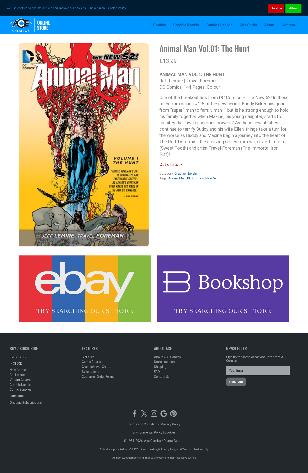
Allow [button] (293, 8)
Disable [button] (276, 8)
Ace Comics (39, 25)
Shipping (160, 367)
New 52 (210, 178)
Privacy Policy (170, 424)
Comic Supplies (21, 389)
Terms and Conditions (143, 424)
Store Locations (165, 362)
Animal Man (177, 178)
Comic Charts (91, 362)
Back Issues (18, 375)
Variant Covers (20, 380)
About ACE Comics (167, 357)
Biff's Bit (88, 357)
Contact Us (162, 376)
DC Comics (195, 178)
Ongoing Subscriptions (26, 402)
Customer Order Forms (98, 376)
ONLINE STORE (19, 357)
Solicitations (90, 371)
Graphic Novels (186, 174)
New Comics (18, 370)
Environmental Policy (147, 432)
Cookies (170, 432)
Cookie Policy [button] (117, 8)
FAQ (157, 371)
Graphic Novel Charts (96, 367)
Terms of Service (192, 449)
